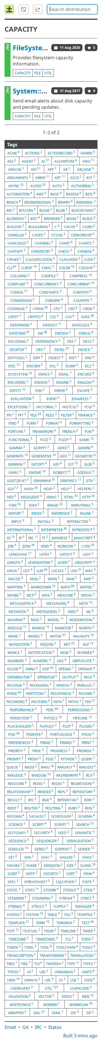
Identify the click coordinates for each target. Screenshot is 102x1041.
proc (38, 750)
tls (69, 939)
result (15, 799)
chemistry (42, 251)
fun (89, 431)
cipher (14, 259)
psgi (51, 758)
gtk (90, 480)
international (21, 529)
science (16, 824)
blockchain (83, 210)
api (36, 169)
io (11, 537)
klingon (66, 546)
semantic (85, 832)
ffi (10, 415)
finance (86, 415)
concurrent (80, 284)
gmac (14, 472)
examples (81, 398)
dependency (47, 341)
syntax (14, 914)
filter (67, 415)
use (74, 980)
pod (14, 734)
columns (20, 275)
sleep (14, 873)
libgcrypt (85, 562)
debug (86, 333)
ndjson (48, 644)
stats (32, 889)
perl (52, 709)
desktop (18, 349)
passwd (87, 693)
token (13, 947)
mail (35, 578)
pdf (90, 701)
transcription (21, 955)
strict (87, 898)
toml (30, 947)
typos (14, 971)
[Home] (9, 9)
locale (58, 570)
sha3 (88, 857)
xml (38, 1012)
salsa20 (37, 816)
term (42, 922)
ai (45, 161)
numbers (17, 660)
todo (87, 939)
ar (66, 169)
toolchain (67, 947)
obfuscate (83, 660)
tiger (50, 930)
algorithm (65, 161)
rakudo (87, 767)
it (45, 537)
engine (63, 382)
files (51, 415)
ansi (88, 161)
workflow (80, 1004)
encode (86, 374)
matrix (87, 587)
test (88, 922)
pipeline (82, 718)
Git (25, 1027)
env (39, 390)
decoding (18, 341)
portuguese (62, 734)
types (89, 963)
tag (68, 914)
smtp (31, 873)
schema (86, 816)
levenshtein (40, 562)
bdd (90, 194)
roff (89, 799)
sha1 (46, 857)
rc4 (90, 775)
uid (43, 971)
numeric (42, 660)
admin (87, 153)
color (66, 267)
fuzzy (65, 439)
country (83, 300)
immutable (82, 505)
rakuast (66, 767)
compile (49, 275)
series (41, 849)
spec (13, 881)
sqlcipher (66, 881)
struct (39, 906)
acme (13, 153)
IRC (38, 1027)
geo (65, 456)
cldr (89, 259)
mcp (32, 595)
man (71, 578)
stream (67, 898)
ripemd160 (67, 799)
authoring (82, 185)
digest (55, 357)
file (37, 73)
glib (89, 464)
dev (40, 349)
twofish (54, 963)
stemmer (17, 898)
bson (72, 218)
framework (44, 431)
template (18, 922)
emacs (45, 374)
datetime (19, 333)
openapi (86, 668)
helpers (86, 488)
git (73, 464)
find (13, 423)
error (60, 390)
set (12, 857)
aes (11, 161)
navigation (20, 644)
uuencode (81, 988)
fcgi (89, 406)
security (43, 832)
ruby (74, 808)
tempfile (86, 914)
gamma (17, 447)
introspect (83, 529)
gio (57, 464)
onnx (32, 668)
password (17, 701)
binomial (85, 202)
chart (66, 243)
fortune (17, 431)
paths (74, 701)
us (61, 980)
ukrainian (64, 971)
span (88, 873)
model (56, 619)
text (13, 930)
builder (15, 226)
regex (58, 783)
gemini (85, 447)
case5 (38, 234)
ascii (75, 177)
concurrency (47, 284)
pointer (34, 734)
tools (88, 947)
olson (14, 668)
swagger (84, 906)
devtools (17, 357)
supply (61, 906)
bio (11, 210)
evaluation (22, 398)
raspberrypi (68, 775)
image (55, 505)
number (85, 652)
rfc (32, 799)
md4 (47, 595)
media (88, 595)
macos (15, 578)
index (37, 513)
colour (87, 267)
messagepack (23, 603)
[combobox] (72, 9)
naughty (83, 636)
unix (13, 980)
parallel (86, 685)
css (54, 316)
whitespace (21, 1004)
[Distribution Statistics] (37, 9)
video (67, 996)
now (65, 652)
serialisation (80, 840)
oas (61, 660)
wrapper (17, 1012)
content (82, 292)
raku (47, 767)
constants (50, 292)
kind (46, 546)
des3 (88, 341)
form (33, 423)
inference (62, 513)
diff (38, 357)
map (89, 578)
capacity (23, 73)
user (89, 980)
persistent (21, 718)
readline (17, 783)
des (71, 341)
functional (20, 439)
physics (53, 718)
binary (65, 202)
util (48, 73)
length (15, 562)
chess (65, 251)
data (87, 316)
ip (21, 537)
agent (29, 161)
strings (16, 906)
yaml (57, 1012)
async (16, 185)
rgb (47, 799)
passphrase (62, 693)
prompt (15, 758)
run (90, 808)
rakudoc (16, 775)
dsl (54, 365)
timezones (47, 939)
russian (15, 816)
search (85, 824)
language (20, 554)
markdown (43, 587)
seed (63, 832)
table (53, 914)
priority (17, 750)
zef (75, 1012)
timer (88, 930)
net (69, 644)
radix (31, 767)
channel (44, 243)
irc (33, 537)
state (88, 881)
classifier (69, 259)
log (75, 570)
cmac (48, 267)
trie (25, 963)
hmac (52, 496)
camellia (17, 234)
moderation (81, 619)
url (49, 980)
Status (55, 1027)
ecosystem (20, 374)
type (73, 963)
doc (14, 365)
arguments (19, 177)
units (88, 971)
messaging (57, 603)
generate (17, 456)
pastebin (40, 701)
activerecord (61, 153)
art (60, 177)
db (42, 333)
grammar (44, 480)
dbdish (63, 333)
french (70, 431)
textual (31, 930)
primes (67, 742)
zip (90, 1012)
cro (72, 308)
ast (90, 177)
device (85, 349)
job (12, 546)
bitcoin (27, 210)
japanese (61, 537)
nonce (15, 652)
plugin (86, 726)
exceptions (19, 406)
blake (45, 210)
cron (89, 308)
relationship (20, 791)
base (55, 194)
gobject (61, 472)
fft (22, 415)
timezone (18, 939)
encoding (18, 382)
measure (66, 595)
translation (82, 955)
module (17, 627)
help (66, 488)
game (86, 439)
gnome (37, 472)
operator (47, 677)
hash (31, 488)
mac (90, 570)
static (13, 889)
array (42, 177)
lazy (88, 554)
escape (84, 390)
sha (29, 857)
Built (80, 1036)
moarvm (16, 619)
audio (38, 185)
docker (34, 365)
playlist (48, 726)
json (28, 546)
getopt (39, 464)
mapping (16, 587)
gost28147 (18, 480)
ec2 (89, 365)
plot (68, 726)
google (85, 472)
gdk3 (63, 447)
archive (85, 169)
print (88, 742)
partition (36, 693)
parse (14, 693)
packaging (40, 685)
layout (67, 554)
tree (12, 963)
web (88, 996)
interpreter (54, 529)
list (28, 570)
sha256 (67, 857)
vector (46, 996)
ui (30, 971)
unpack (32, 980)
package (16, 685)
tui (38, 963)
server (86, 849)
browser (53, 218)
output (70, 677)
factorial (46, 406)
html (71, 496)
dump (71, 365)
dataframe (21, 325)
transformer (53, 955)
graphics (70, 480)
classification (40, 259)
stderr (50, 889)
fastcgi (70, 406)
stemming (42, 898)
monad (40, 627)
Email (10, 1027)
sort (71, 873)
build (88, 218)
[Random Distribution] (23, 9)
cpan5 (40, 308)
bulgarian (39, 226)
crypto (35, 316)
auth (58, 185)
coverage (17, 308)
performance (23, 709)
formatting (81, 423)
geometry (85, 456)
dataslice (82, 325)
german (16, 464)
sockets (52, 873)
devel (61, 349)
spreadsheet (37, 881)
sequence (18, 840)
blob (61, 210)
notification (41, 652)
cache (71, 226)
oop (48, 668)
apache (16, 169)
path (59, 701)
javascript (84, 537)
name (14, 636)
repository (84, 791)
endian (42, 382)
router (32, 808)
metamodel (48, 611)
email (65, 374)
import (16, 513)
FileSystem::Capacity (47, 47)
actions (33, 153)
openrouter (19, 677)
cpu (58, 308)
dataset (52, 325)
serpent (63, 849)
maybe (14, 595)
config (18, 292)
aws (41, 194)
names (35, 636)
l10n (88, 546)
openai (65, 668)
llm (42, 570)
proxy (34, 758)
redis (39, 783)
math (68, 587)
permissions (80, 709)
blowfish (16, 218)
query (88, 758)
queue (14, 767)
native (58, 636)
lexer (64, 562)
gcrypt (41, 447)
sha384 (14, 865)
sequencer (48, 840)
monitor (64, 627)
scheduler (62, 816)
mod (36, 619)
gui (13, 488)
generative (43, 456)
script (39, 824)
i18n (15, 505)
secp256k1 (18, 832)
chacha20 (18, 243)
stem (89, 889)
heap (49, 488)
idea (34, 505)
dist (74, 357)
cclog (58, 234)
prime (46, 742)
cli (11, 267)
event (53, 398)
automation (19, 194)
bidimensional (39, 202)
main (54, 578)
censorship (82, 234)
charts (86, 243)
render (45, 791)
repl (63, 791)
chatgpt (17, 251)
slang (87, 865)
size (71, 865)
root (13, 808)
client (29, 267)
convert (54, 300)
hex (11, 496)
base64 (73, 194)
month (86, 627)
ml (90, 611)
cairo (88, 226)
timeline (69, 930)
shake (32, 865)
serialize (18, 849)
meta (85, 603)
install (45, 521)
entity (18, 390)
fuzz (45, 439)
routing (54, 808)
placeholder (21, 726)
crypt (14, 316)
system (34, 914)
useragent (21, 988)
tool (46, 947)
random (41, 775)
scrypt (61, 824)
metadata (18, 611)
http (88, 496)
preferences (20, 742)
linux (13, 570)
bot (35, 218)
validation (19, 996)
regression (82, 783)
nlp (88, 644)
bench (14, 202)
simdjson (53, 865)
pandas (64, 685)
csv (69, 316)
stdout (71, 889)
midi (73, 611)
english (85, 382)
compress (81, 275)
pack (89, 677)
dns (89, 357)
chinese (85, 251)
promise (85, 750)
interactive (79, 521)
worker (51, 1004)
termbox (65, 922)
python (69, 758)
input (17, 521)
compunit (18, 284)
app (52, 169)
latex (45, 554)
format (54, 423)
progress (60, 750)
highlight (31, 496)
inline (87, 513)
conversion (22, 300)
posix (88, 734)
